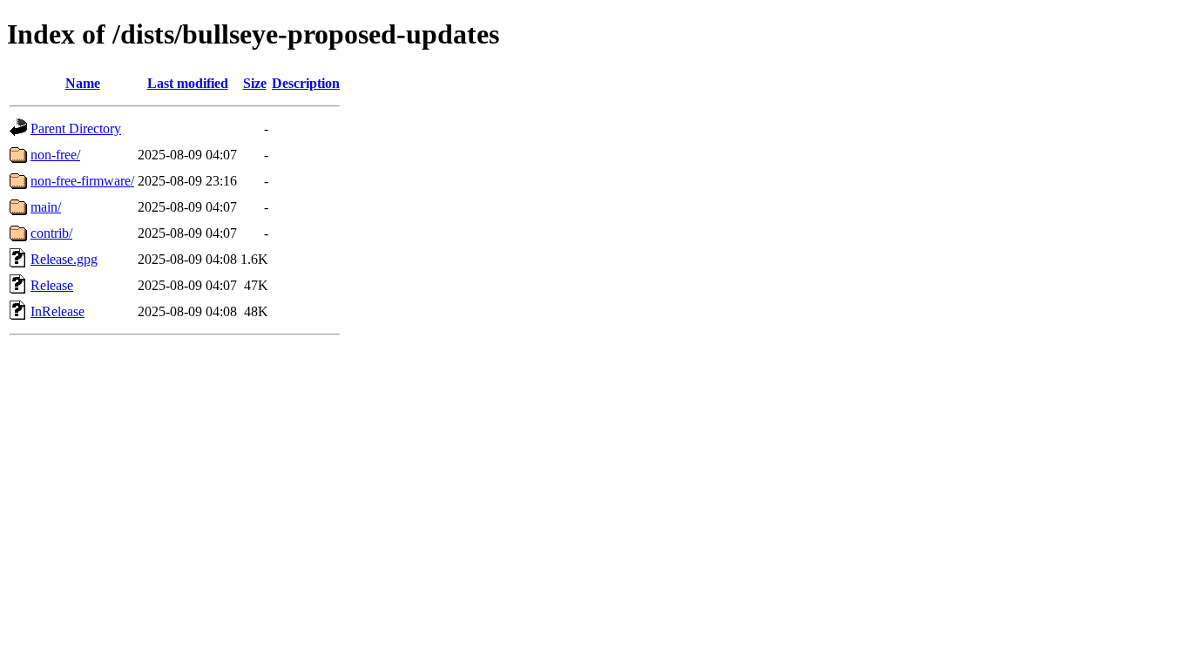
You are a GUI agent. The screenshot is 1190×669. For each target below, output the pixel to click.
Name (82, 83)
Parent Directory (75, 128)
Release (51, 285)
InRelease (57, 311)
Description (306, 83)
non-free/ (55, 154)
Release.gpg (64, 259)
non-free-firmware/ (82, 180)
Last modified (187, 83)
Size (255, 83)
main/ (45, 206)
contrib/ (51, 233)
